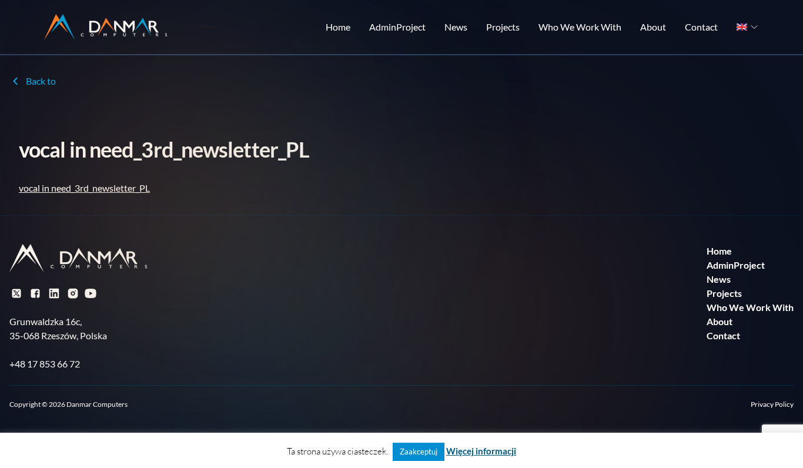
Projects (503, 26)
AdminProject (397, 26)
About (653, 26)
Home (338, 26)
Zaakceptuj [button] (418, 451)
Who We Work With (579, 26)
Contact (701, 26)
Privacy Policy (772, 404)
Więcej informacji (481, 451)
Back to (41, 80)
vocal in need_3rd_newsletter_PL (84, 187)
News (455, 26)
